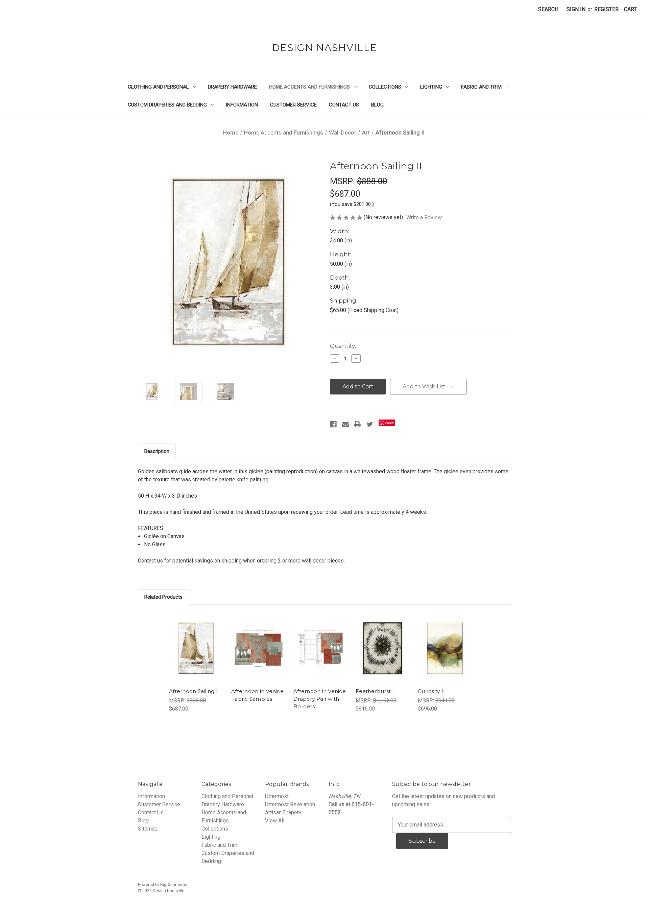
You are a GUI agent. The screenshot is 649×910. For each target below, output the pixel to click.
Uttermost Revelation (290, 804)
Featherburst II (376, 691)
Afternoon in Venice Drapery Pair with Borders (319, 699)
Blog (377, 105)
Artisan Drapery (283, 812)
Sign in (576, 9)
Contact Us (344, 105)
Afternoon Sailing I (193, 691)
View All (274, 820)
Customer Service (293, 105)
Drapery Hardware (232, 87)
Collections (385, 87)
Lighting (431, 87)
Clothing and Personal (158, 87)
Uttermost (277, 796)
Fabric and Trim (481, 87)
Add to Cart (196, 655)
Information (242, 105)
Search (548, 9)
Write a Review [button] (424, 217)
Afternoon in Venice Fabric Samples (257, 695)
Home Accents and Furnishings (309, 87)
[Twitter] (369, 424)
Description (156, 451)
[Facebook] (333, 424)
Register (606, 9)
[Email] (345, 424)
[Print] (357, 424)
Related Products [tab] (163, 597)
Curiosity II (431, 691)
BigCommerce (173, 884)
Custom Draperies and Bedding (167, 105)
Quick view (195, 641)
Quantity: (343, 345)
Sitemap (148, 828)
